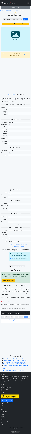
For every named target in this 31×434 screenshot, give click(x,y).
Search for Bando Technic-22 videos (14, 358)
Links (2, 422)
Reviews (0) (15, 19)
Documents (3, 412)
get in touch (3, 381)
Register (13, 94)
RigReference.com (19, 427)
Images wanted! (4, 389)
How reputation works (6, 387)
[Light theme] (15, 432)
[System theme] (12, 432)
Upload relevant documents (17, 266)
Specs (5, 19)
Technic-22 (22, 10)
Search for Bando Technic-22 (14, 362)
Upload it (12, 258)
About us (3, 384)
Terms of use (4, 390)
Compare (26, 19)
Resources (3, 424)
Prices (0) (21, 19)
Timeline (3, 417)
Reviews (3, 414)
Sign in (25, 54)
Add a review (8, 23)
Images (2, 416)
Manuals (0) (9, 19)
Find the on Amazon (12, 370)
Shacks (2, 419)
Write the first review (9, 280)
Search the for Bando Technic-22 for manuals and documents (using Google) (15, 367)
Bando (16, 10)
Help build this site (5, 386)
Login (8, 94)
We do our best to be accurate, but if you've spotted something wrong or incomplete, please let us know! (18, 246)
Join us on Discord (7, 400)
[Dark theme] (18, 432)
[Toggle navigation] (28, 3)
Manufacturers (16, 7)
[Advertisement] (15, 76)
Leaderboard (4, 421)
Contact (2, 392)
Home (2, 10)
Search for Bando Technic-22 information (15, 360)
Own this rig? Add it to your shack (22, 23)
